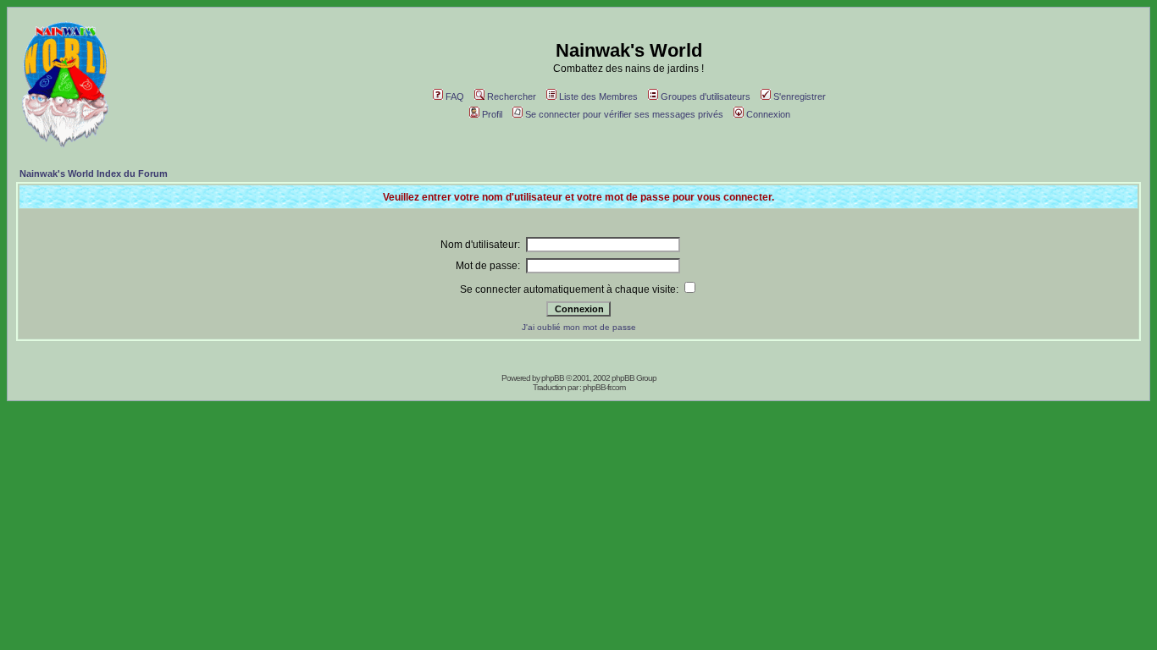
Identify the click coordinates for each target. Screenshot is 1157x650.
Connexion (768, 114)
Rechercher (511, 96)
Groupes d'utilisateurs (705, 96)
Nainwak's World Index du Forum (93, 173)
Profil (492, 114)
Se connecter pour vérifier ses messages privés (624, 114)
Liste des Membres (598, 96)
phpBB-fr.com (604, 387)
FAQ (455, 96)
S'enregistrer (799, 96)
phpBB (552, 378)
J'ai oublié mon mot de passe (579, 327)
